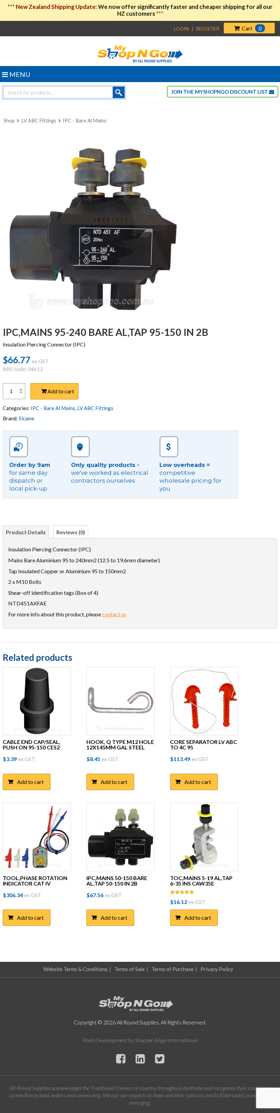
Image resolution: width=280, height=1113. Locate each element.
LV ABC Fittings (38, 120)
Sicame (26, 418)
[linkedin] (140, 1058)
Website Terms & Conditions (75, 969)
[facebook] (120, 1058)
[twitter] (159, 1058)
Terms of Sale (129, 969)
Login (181, 28)
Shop (9, 120)
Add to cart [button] (30, 781)
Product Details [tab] (26, 532)
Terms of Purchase (173, 969)
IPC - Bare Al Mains (85, 120)
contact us (114, 614)
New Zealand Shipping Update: (57, 6)
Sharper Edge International (166, 1040)
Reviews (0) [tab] (70, 532)
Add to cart (60, 391)
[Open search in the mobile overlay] (64, 92)
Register (207, 28)
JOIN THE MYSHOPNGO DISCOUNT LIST (220, 92)
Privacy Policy (216, 969)
